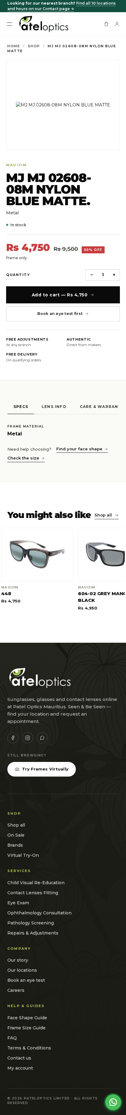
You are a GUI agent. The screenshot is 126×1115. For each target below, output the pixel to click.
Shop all (103, 515)
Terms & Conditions (29, 1048)
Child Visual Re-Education (36, 882)
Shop (34, 46)
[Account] (117, 24)
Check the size (23, 458)
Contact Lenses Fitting (32, 892)
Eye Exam (18, 903)
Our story (17, 960)
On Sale (15, 835)
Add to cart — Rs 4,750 (60, 294)
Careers (15, 990)
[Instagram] (27, 737)
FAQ (12, 1038)
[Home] (43, 24)
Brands (15, 845)
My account (20, 1068)
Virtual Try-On (23, 855)
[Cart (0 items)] (106, 24)
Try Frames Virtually (45, 769)
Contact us (19, 1058)
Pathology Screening (30, 923)
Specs (20, 406)
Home (13, 46)
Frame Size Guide (26, 1028)
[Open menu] (9, 24)
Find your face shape (79, 448)
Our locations (22, 970)
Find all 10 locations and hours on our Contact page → (61, 6)
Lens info (54, 406)
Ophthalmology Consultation (39, 913)
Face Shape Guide (27, 1017)
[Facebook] (12, 737)
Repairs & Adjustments (32, 933)
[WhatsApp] (42, 737)
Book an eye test (26, 980)
